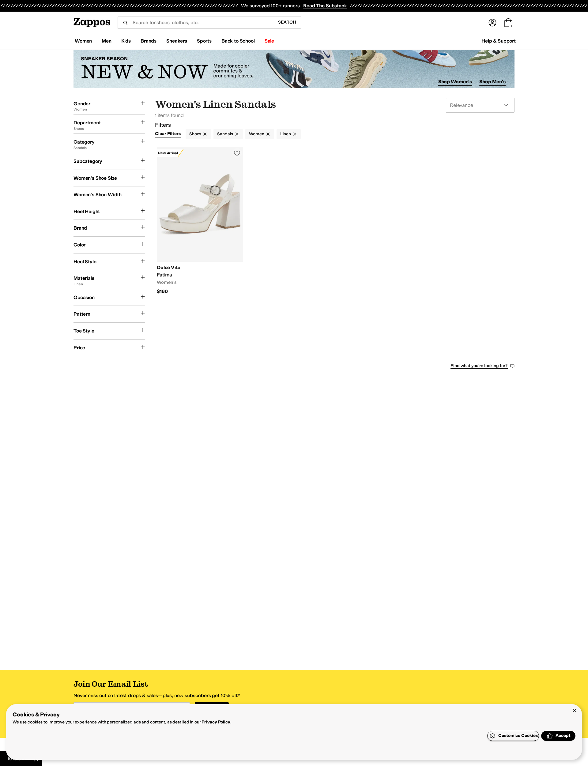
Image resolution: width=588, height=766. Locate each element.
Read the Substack (325, 6)
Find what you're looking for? (479, 365)
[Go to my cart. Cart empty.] (508, 23)
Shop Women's (455, 81)
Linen (285, 134)
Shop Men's (492, 81)
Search (287, 22)
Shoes (195, 134)
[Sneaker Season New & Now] (294, 69)
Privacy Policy (216, 722)
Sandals (225, 134)
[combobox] (195, 23)
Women (256, 134)
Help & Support (498, 41)
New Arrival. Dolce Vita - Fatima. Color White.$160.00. (200, 221)
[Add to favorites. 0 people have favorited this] (237, 153)
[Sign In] (492, 23)
